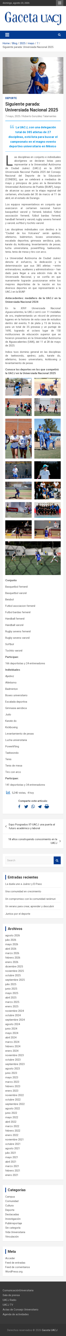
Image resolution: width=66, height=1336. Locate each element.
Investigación (13, 1218)
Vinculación (12, 1236)
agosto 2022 (12, 1108)
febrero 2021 (12, 1170)
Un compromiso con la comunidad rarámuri (30, 898)
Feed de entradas (15, 1262)
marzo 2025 (12, 1002)
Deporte (11, 98)
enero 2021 (11, 1175)
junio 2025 (11, 988)
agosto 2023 (12, 1068)
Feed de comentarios (17, 1267)
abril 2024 (10, 1037)
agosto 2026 (12, 935)
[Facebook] (19, 806)
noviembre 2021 (14, 1139)
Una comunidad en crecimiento (23, 891)
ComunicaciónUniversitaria (18, 1290)
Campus (10, 1196)
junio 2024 (11, 1028)
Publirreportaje (13, 1223)
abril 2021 (10, 1161)
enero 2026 (11, 962)
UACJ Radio (9, 1300)
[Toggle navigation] (7, 35)
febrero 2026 (12, 957)
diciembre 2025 (14, 966)
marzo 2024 (12, 1042)
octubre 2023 (13, 1059)
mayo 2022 (11, 1117)
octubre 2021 (13, 1144)
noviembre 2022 (14, 1095)
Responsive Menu (59, 3)
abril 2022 (10, 1121)
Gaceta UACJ (49, 1330)
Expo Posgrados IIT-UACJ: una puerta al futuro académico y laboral (32, 826)
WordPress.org (14, 1271)
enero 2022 (11, 1135)
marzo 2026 (12, 953)
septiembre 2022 (15, 1104)
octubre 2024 (13, 1015)
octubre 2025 (13, 975)
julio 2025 (10, 984)
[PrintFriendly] (47, 806)
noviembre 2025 (14, 971)
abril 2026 (10, 948)
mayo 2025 (11, 993)
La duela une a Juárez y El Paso (23, 884)
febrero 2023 (12, 1086)
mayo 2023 (11, 1077)
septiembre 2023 (15, 1064)
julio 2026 (10, 939)
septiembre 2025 (15, 979)
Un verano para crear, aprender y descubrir (29, 906)
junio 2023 (11, 1073)
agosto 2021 (12, 1148)
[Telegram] (40, 806)
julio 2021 (10, 1152)
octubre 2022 (13, 1099)
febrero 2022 (12, 1130)
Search (57, 860)
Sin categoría (12, 1227)
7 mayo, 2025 (12, 116)
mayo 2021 (11, 1157)
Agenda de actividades (16, 1314)
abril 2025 (10, 997)
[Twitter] (26, 806)
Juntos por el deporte (17, 913)
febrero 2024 (12, 1046)
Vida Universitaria (15, 1232)
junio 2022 (11, 1113)
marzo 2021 (12, 1166)
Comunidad (11, 1201)
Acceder (10, 1258)
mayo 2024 (11, 1033)
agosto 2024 (12, 1024)
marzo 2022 (12, 1126)
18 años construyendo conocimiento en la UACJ (32, 841)
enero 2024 (11, 1050)
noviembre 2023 (14, 1055)
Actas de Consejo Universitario (20, 1309)
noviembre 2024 (14, 1010)
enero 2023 (11, 1090)
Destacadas (12, 1214)
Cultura (9, 1205)
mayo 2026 (11, 944)
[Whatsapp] (33, 806)
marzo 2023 (12, 1081)
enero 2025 (11, 1006)
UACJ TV (8, 1304)
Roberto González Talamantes (39, 116)
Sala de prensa (11, 1295)
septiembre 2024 (15, 1019)
